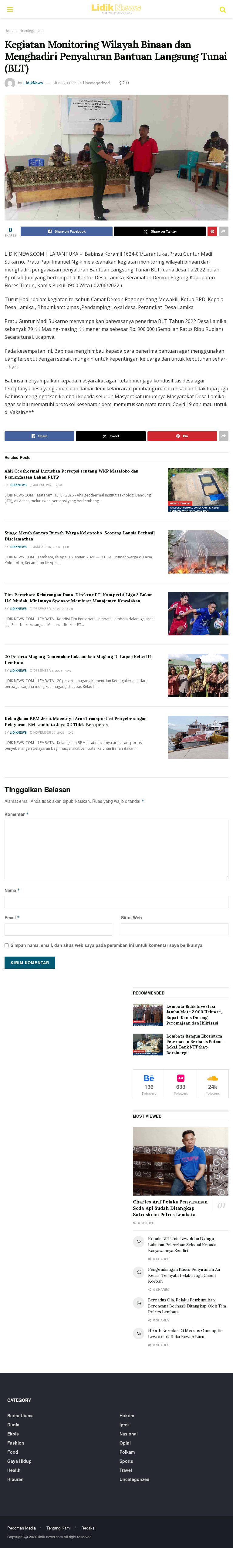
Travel (126, 1470)
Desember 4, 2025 (47, 670)
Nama (12, 890)
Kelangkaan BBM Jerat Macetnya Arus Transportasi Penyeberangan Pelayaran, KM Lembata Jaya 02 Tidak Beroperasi (76, 721)
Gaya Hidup (19, 1461)
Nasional (129, 1434)
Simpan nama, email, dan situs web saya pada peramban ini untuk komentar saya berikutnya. (107, 945)
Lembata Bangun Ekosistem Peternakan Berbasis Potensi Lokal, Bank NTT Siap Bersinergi (195, 1044)
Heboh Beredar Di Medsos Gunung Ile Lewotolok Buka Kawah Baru (185, 1333)
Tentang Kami (58, 1528)
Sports (126, 1461)
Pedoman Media (21, 1528)
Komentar (17, 814)
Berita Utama (20, 1415)
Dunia (13, 1425)
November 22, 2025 (48, 732)
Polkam (127, 1452)
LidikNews (33, 83)
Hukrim (127, 1415)
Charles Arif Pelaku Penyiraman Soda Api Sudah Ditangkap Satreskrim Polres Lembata (170, 1208)
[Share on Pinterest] (212, 231)
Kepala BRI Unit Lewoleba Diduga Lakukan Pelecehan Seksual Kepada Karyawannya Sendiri (182, 1244)
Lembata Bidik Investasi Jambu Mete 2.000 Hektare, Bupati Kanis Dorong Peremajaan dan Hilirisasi (194, 1015)
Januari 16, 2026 (46, 547)
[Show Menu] (10, 9)
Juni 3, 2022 (65, 83)
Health (14, 1470)
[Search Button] (223, 9)
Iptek (125, 1425)
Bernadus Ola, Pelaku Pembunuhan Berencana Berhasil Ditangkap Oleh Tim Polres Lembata (187, 1305)
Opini (125, 1443)
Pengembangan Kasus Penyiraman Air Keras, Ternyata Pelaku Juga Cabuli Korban (184, 1275)
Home (10, 30)
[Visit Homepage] (116, 9)
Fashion (15, 1443)
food (12, 1452)
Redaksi (88, 1528)
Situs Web (131, 917)
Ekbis (13, 1434)
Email (12, 917)
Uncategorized (31, 30)
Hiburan (15, 1479)
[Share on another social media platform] (223, 231)
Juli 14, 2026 (42, 485)
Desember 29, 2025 (48, 609)
